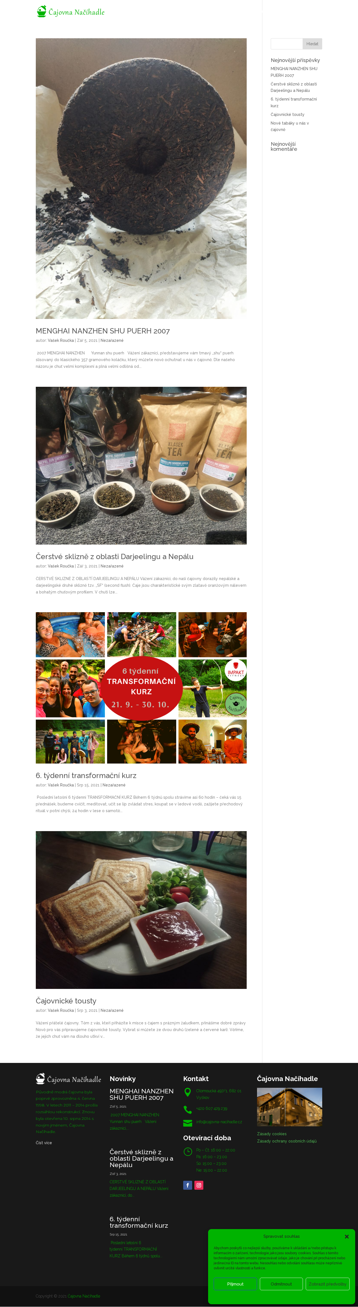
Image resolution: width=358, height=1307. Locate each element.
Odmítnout (281, 1284)
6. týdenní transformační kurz (86, 775)
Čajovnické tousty (66, 1001)
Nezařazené (112, 340)
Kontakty (301, 11)
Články (244, 11)
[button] (347, 1236)
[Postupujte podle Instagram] (198, 1185)
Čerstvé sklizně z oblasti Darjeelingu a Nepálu (115, 556)
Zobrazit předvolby (328, 1284)
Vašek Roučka (61, 340)
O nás (164, 11)
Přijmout (235, 1284)
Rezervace (188, 11)
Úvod (145, 11)
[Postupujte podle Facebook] (187, 1185)
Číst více (44, 1143)
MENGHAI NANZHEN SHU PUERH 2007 (103, 331)
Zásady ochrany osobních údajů (294, 1296)
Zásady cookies (253, 1296)
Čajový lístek (272, 11)
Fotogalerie (218, 11)
